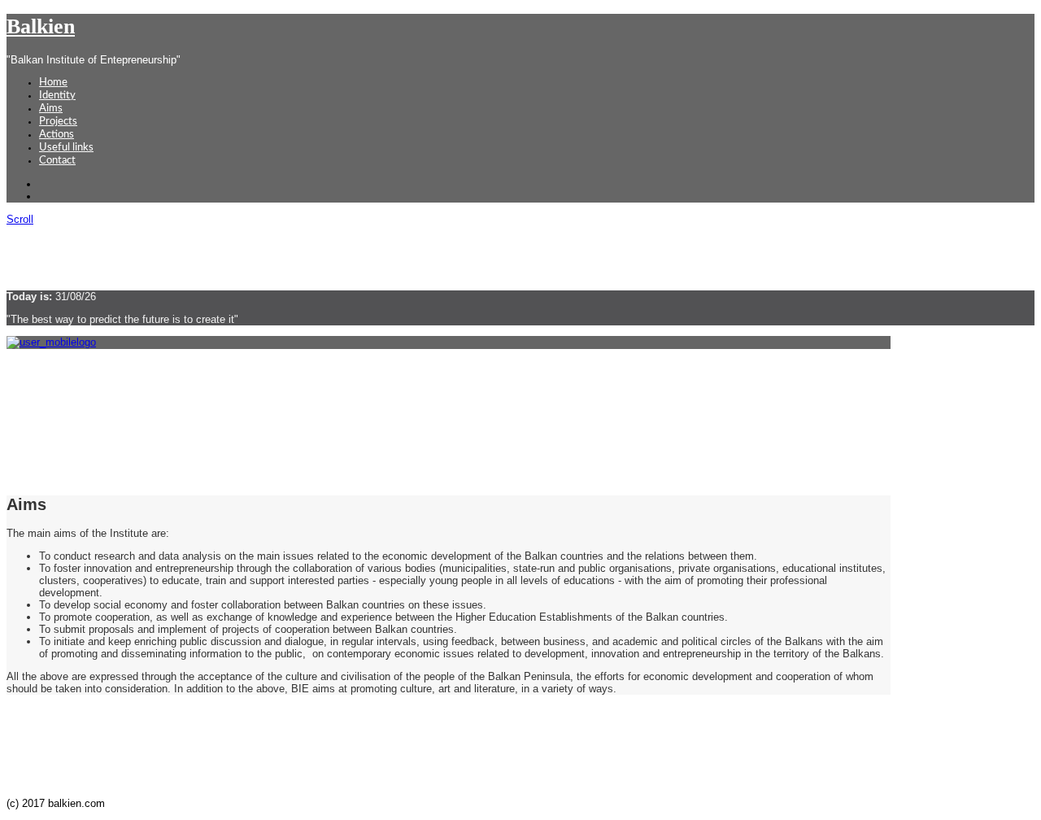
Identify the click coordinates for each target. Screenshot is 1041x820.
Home (53, 82)
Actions (56, 134)
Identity (57, 95)
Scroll (20, 219)
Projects (58, 121)
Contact (57, 160)
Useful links (66, 147)
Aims (51, 108)
